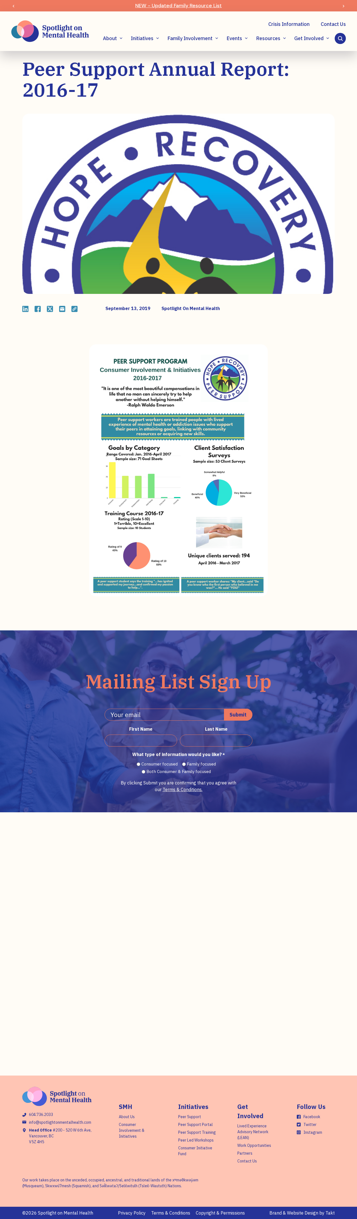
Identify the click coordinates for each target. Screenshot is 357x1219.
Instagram (312, 1132)
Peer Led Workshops (196, 1140)
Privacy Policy (132, 1213)
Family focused (201, 764)
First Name (141, 729)
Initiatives (142, 38)
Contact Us (333, 24)
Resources (268, 38)
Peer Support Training (197, 1132)
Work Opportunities (254, 1145)
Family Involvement (190, 38)
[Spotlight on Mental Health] (50, 31)
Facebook (311, 1116)
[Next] (343, 6)
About (110, 38)
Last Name (216, 729)
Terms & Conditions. (182, 789)
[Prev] (13, 6)
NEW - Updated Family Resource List (178, 5)
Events (234, 38)
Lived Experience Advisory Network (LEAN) (252, 1131)
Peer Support (189, 1116)
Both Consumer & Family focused (178, 771)
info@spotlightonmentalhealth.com (60, 1122)
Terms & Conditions (170, 1213)
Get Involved (309, 38)
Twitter (310, 1124)
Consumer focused (159, 764)
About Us (127, 1116)
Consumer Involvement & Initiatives (131, 1130)
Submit (238, 714)
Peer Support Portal (195, 1124)
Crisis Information (289, 24)
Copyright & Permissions (220, 1213)
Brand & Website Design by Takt (302, 1213)
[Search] (340, 38)
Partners (244, 1153)
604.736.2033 (41, 1114)
